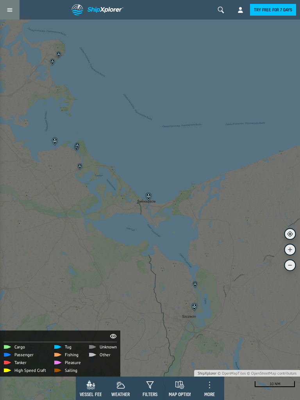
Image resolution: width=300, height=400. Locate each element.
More (209, 394)
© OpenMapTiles (232, 373)
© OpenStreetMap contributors (271, 373)
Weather (120, 394)
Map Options (182, 394)
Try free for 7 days (273, 9)
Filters (150, 394)
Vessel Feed (92, 394)
